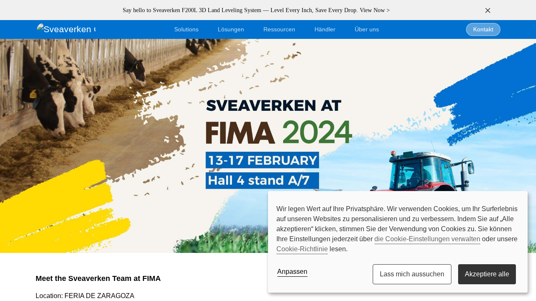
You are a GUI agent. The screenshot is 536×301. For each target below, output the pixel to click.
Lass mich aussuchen (412, 274)
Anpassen (292, 271)
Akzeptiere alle (487, 274)
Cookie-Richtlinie (302, 249)
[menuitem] (366, 29)
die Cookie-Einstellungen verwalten (427, 238)
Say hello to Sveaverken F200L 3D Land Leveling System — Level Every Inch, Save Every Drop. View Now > (256, 10)
